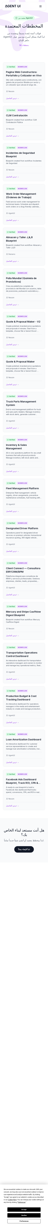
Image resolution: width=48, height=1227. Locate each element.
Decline (24, 1215)
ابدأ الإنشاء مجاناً (24, 849)
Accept (24, 1209)
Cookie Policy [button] (12, 1200)
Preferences (24, 1221)
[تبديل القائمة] (40, 6)
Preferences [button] (21, 1202)
